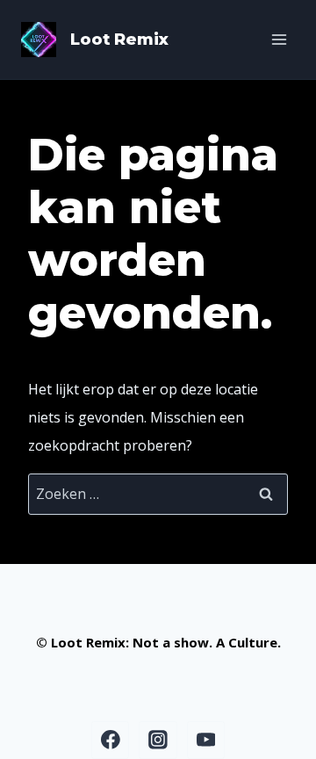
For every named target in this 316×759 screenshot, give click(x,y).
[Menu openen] (278, 39)
